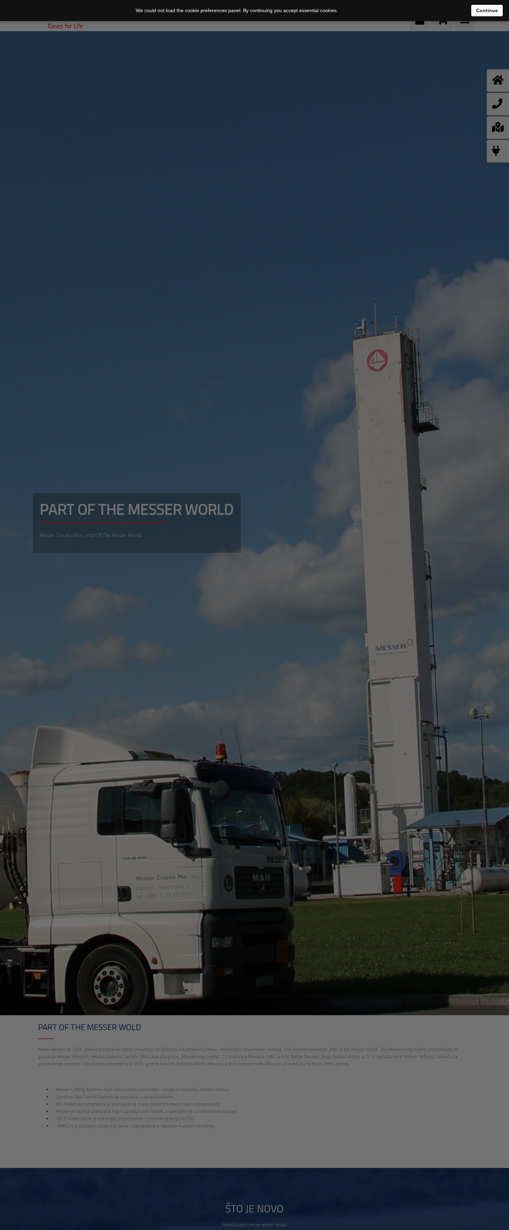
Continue (487, 10)
